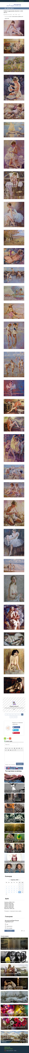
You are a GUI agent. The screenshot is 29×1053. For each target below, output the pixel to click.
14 (16, 888)
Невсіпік (14, 4)
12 (11, 888)
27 (14, 892)
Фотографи (9, 928)
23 (22, 890)
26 (11, 892)
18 (8, 890)
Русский (20, 768)
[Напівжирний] (6, 748)
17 (6, 890)
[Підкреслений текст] (10, 748)
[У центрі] (17, 748)
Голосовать (9, 930)
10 (16, 716)
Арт (7, 924)
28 (16, 892)
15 (19, 888)
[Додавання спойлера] (15, 750)
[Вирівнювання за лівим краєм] (14, 748)
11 (8, 888)
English (11, 768)
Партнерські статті (8, 1048)
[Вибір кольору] (6, 750)
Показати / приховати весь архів (12, 911)
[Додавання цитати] (11, 750)
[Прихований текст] (8, 750)
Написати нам (7, 1047)
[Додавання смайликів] (22, 748)
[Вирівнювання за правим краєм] (19, 748)
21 (16, 890)
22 (19, 890)
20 (14, 890)
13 (14, 888)
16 (22, 888)
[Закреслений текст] (12, 748)
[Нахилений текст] (8, 748)
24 (6, 892)
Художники (9, 926)
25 (8, 892)
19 (11, 890)
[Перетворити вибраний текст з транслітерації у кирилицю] (13, 750)
